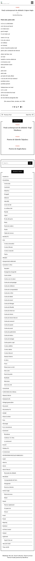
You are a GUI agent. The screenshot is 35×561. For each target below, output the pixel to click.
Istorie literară (6, 469)
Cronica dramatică (9, 243)
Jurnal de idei (7, 205)
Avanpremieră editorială (9, 261)
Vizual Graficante (18, 555)
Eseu (4, 420)
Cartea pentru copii (9, 342)
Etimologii (5, 423)
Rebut (5, 498)
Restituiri (5, 526)
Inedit (4, 459)
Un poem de (7, 508)
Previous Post (8, 115)
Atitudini (5, 257)
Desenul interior (8, 356)
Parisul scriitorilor (9, 487)
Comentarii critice (7, 265)
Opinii (5, 215)
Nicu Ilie (11, 555)
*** (17, 13)
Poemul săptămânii (9, 505)
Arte (4, 240)
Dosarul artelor (7, 416)
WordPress (25, 557)
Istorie (4, 466)
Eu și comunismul (7, 427)
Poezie (17, 7)
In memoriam (6, 452)
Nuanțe (6, 212)
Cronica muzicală (8, 251)
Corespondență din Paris (10, 480)
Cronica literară (8, 353)
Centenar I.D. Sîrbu (9, 438)
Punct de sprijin (8, 374)
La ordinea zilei (8, 208)
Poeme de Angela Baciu (17, 149)
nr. (21, 15)
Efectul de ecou (8, 494)
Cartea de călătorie (9, 286)
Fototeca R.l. (6, 448)
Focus (5, 363)
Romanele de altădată (10, 473)
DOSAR (4, 413)
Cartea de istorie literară (10, 318)
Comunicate (6, 388)
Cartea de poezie (8, 325)
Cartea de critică (8, 293)
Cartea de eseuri (8, 300)
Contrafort (7, 187)
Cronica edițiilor (8, 346)
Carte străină (7, 275)
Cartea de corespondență (11, 289)
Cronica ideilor (8, 349)
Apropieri (6, 268)
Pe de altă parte (8, 219)
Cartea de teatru (8, 335)
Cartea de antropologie (10, 282)
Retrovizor (7, 381)
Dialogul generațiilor (8, 402)
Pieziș (5, 222)
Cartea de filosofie (9, 307)
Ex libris (6, 360)
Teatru (6, 254)
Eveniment (5, 430)
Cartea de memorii (9, 321)
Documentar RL (7, 409)
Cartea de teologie (9, 339)
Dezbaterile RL (6, 399)
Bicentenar (7, 434)
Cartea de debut (8, 296)
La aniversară (7, 441)
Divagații (6, 194)
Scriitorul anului (7, 529)
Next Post (29, 115)
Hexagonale (7, 483)
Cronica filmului (8, 247)
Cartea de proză (8, 328)
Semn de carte (8, 385)
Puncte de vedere (8, 226)
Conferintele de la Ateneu (9, 392)
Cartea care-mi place (9, 279)
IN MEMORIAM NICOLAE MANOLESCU (13, 455)
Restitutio (6, 378)
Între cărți (7, 370)
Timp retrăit (6, 547)
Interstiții (6, 201)
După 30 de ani (8, 540)
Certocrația (7, 183)
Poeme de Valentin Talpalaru (17, 140)
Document (5, 406)
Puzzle (5, 229)
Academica (5, 176)
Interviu (5, 462)
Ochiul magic (6, 490)
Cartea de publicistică (10, 332)
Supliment (5, 536)
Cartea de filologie (9, 303)
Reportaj (5, 522)
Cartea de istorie (8, 314)
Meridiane (5, 476)
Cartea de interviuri (9, 310)
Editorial (6, 198)
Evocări (5, 445)
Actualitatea (6, 180)
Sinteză (4, 533)
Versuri (6, 512)
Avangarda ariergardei (10, 272)
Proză (4, 515)
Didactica (6, 190)
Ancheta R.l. (6, 236)
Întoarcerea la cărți (9, 367)
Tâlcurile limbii (6, 543)
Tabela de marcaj (8, 233)
